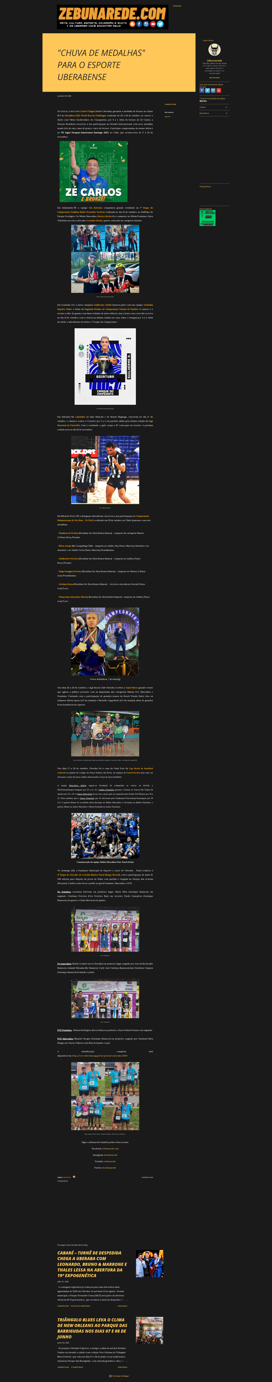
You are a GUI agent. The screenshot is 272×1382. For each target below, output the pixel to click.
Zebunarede (214, 60)
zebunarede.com (110, 1148)
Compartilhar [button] (170, 104)
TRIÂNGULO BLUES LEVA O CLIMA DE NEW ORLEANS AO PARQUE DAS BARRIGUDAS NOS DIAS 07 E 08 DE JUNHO (92, 1328)
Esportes (167, 117)
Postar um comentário (80, 1306)
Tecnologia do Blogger (120, 1376)
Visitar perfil (214, 78)
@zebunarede (111, 1155)
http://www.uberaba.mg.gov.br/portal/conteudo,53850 (99, 1055)
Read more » (123, 1306)
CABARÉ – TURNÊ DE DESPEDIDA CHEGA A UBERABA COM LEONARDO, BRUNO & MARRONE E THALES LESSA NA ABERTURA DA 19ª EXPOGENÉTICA (92, 1264)
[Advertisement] (214, 150)
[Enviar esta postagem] (74, 1177)
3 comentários (77, 1367)
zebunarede (110, 1161)
